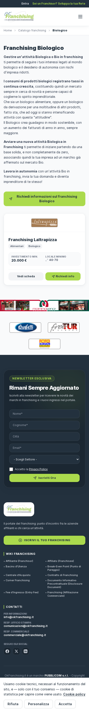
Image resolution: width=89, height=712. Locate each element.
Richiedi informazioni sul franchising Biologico (47, 198)
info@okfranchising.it (19, 617)
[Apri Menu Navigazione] (80, 17)
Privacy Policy (38, 469)
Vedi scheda (26, 276)
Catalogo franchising (32, 30)
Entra (25, 3)
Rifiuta (13, 704)
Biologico (34, 246)
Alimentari (17, 246)
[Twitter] (16, 651)
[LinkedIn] (25, 651)
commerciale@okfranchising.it (25, 635)
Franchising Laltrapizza (32, 239)
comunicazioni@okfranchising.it (26, 626)
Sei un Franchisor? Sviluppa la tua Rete (58, 3)
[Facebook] (7, 651)
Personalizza (38, 704)
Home (8, 30)
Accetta (65, 704)
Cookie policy (74, 694)
